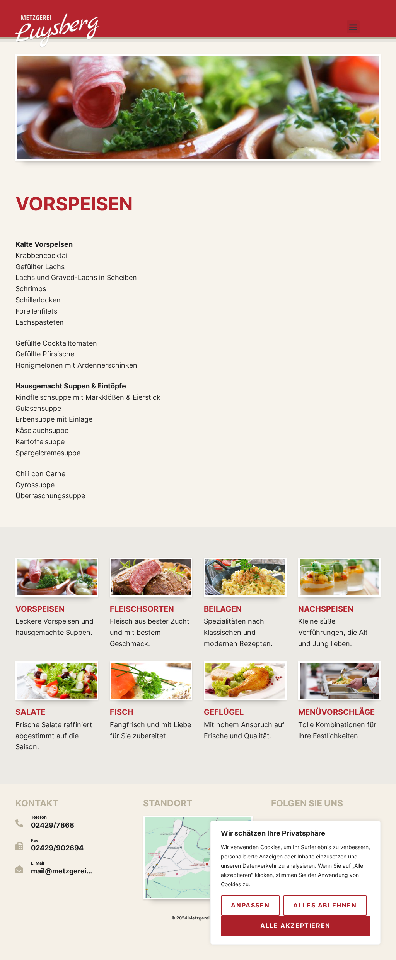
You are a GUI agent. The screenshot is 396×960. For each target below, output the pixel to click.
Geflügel (224, 712)
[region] (295, 883)
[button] (353, 26)
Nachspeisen (325, 609)
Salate (30, 712)
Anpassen (250, 905)
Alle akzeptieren (295, 925)
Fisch (121, 712)
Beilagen (223, 609)
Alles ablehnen (325, 905)
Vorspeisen (40, 609)
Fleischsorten (142, 609)
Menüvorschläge (336, 712)
